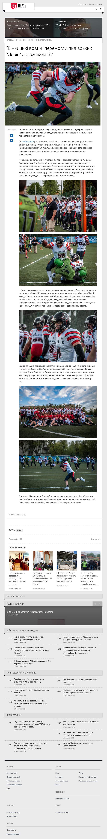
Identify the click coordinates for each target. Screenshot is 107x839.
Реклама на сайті (95, 4)
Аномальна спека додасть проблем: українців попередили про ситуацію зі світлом (30, 703)
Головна (10, 40)
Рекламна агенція (62, 799)
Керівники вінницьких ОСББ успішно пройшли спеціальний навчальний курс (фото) (42, 578)
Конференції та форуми (88, 781)
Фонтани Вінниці (13, 812)
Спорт (20, 530)
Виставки (59, 777)
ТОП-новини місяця (14, 785)
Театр (81, 773)
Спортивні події (61, 781)
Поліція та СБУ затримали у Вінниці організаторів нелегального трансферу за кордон (90, 578)
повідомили (28, 141)
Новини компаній (13, 777)
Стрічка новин (12, 773)
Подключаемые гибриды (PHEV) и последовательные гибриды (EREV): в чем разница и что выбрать (32, 724)
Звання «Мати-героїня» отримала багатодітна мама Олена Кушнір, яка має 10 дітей (31, 650)
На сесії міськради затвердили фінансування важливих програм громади (17, 578)
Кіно (57, 773)
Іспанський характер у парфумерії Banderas (30, 611)
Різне (57, 785)
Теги (8, 789)
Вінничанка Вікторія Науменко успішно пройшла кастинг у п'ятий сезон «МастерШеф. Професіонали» (79, 650)
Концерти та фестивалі (88, 777)
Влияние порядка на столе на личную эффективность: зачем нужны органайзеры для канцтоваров (30, 745)
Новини (18, 40)
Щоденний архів (61, 812)
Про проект (83, 4)
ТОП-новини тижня (14, 781)
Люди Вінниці (12, 816)
